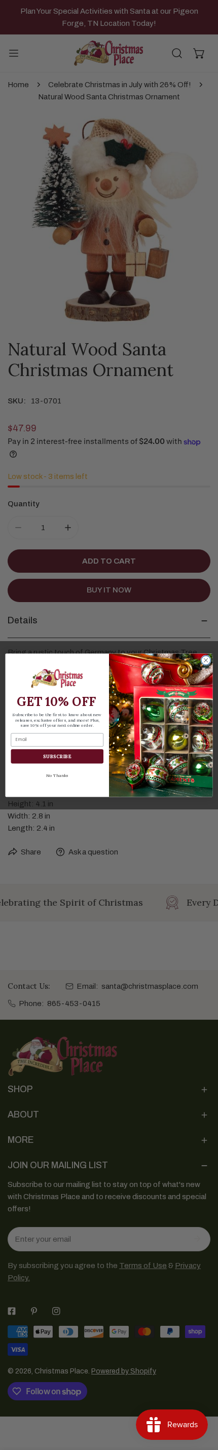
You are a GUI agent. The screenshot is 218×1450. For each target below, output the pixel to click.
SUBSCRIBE (57, 756)
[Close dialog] (205, 659)
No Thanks (57, 774)
